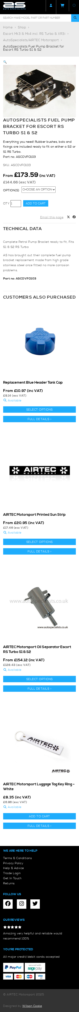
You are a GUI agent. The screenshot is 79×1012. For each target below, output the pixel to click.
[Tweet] (68, 217)
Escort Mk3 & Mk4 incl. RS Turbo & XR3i (34, 34)
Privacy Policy (13, 863)
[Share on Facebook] (74, 217)
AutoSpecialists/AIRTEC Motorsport (31, 40)
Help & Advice (13, 868)
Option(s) (11, 190)
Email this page (52, 217)
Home (8, 27)
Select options (39, 410)
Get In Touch (12, 878)
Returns (9, 883)
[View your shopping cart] (62, 7)
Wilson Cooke (32, 1006)
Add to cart (36, 203)
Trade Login (12, 873)
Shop (22, 27)
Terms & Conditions (17, 858)
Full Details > (39, 419)
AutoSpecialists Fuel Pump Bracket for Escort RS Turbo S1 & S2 (33, 48)
